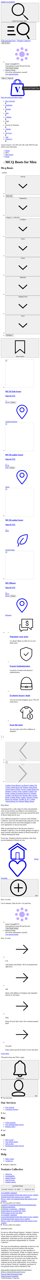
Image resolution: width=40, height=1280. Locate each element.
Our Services (7, 1098)
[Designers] (22, 107)
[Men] (22, 115)
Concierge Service (11, 1109)
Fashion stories (10, 1182)
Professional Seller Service (14, 1146)
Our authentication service (14, 1125)
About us (8, 1174)
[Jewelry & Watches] (22, 127)
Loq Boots (24, 785)
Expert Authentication (20, 666)
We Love (8, 133)
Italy (17, 1276)
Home (7, 151)
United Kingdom (12, 1274)
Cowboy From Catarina (19, 791)
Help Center (9, 1159)
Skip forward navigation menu (11, 97)
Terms (15, 1197)
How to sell (9, 1140)
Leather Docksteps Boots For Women (23, 793)
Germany (8, 1276)
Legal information (19, 1195)
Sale (6, 137)
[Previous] (2, 735)
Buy (4, 1113)
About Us (8, 139)
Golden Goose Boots (12, 785)
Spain (14, 1276)
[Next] (2, 739)
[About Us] (22, 141)
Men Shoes (9, 155)
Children (8, 117)
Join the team (10, 1180)
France (3, 1274)
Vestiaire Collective (9, 1165)
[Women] (22, 111)
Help (4, 1149)
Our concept (9, 1107)
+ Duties (12, 402)
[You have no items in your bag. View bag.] (17, 95)
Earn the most (16, 725)
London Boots (15, 797)
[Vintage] (22, 131)
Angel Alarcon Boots (12, 789)
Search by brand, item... (20, 21)
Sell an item (5, 43)
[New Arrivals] (22, 103)
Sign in (4, 78)
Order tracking (10, 1123)
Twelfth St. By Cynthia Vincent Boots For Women (20, 800)
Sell (4, 1130)
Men (7, 113)
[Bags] (22, 123)
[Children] (22, 119)
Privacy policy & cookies (11, 1203)
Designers (8, 105)
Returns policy (10, 1127)
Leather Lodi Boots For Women (16, 795)
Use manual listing (11, 74)
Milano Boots (29, 801)
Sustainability (10, 1176)
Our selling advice (11, 1142)
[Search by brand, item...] (18, 31)
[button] (12, 68)
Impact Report (10, 1178)
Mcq (7, 153)
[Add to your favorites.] (6, 400)
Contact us (9, 1161)
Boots (7, 157)
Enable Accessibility (8, 2)
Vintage (8, 129)
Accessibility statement (9, 1193)
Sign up (10, 78)
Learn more (5, 1053)
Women (8, 109)
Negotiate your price (19, 636)
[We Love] (22, 135)
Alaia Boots (33, 787)
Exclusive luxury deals (20, 695)
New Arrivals (10, 101)
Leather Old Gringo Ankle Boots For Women (21, 786)
